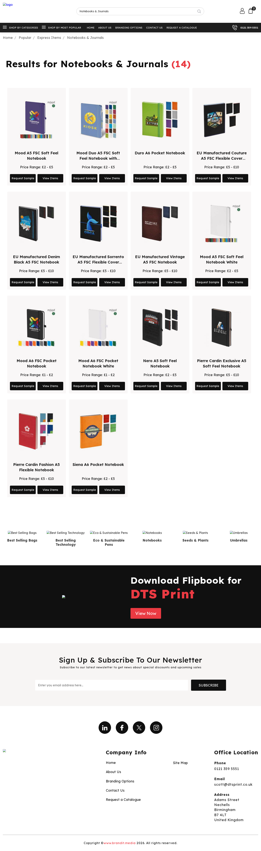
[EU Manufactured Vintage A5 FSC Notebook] (160, 224)
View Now (145, 613)
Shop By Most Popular (64, 27)
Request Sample (23, 178)
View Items (50, 178)
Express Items (49, 37)
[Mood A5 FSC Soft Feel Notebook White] (222, 224)
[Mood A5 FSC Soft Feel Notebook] (36, 120)
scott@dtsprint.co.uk (233, 784)
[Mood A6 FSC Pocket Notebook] (36, 327)
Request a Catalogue (181, 27)
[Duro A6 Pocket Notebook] (160, 120)
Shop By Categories (23, 27)
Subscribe (208, 685)
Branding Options (128, 27)
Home (90, 27)
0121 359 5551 (249, 27)
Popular (25, 37)
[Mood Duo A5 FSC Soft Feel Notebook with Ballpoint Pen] (98, 120)
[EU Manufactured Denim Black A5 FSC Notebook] (36, 224)
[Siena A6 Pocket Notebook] (98, 431)
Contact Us (154, 27)
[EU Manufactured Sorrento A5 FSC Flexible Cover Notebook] (98, 224)
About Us (104, 27)
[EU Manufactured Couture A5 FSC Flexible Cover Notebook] (222, 120)
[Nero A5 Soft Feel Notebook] (160, 327)
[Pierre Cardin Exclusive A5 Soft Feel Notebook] (222, 327)
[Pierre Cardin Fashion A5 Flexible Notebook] (36, 431)
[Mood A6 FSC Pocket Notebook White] (98, 327)
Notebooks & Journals (85, 37)
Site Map (180, 763)
